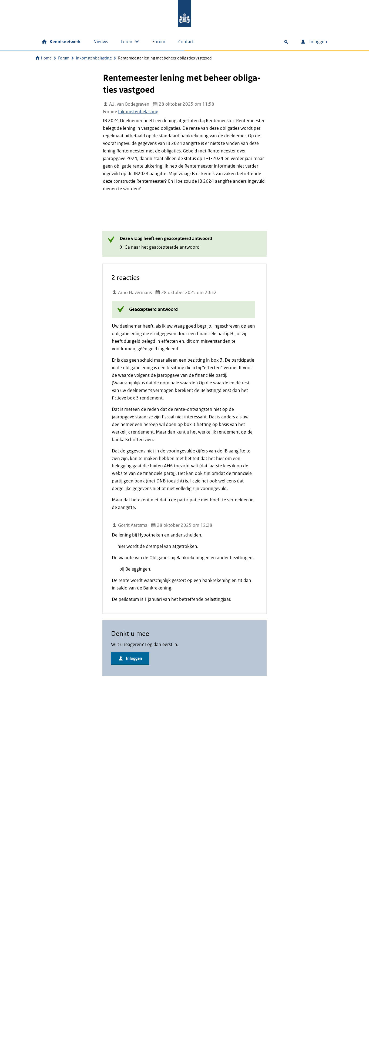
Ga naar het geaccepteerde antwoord (162, 247)
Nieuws (100, 42)
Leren (126, 42)
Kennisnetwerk (64, 42)
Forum (158, 42)
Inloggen (317, 42)
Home (46, 58)
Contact (186, 42)
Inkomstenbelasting (94, 58)
